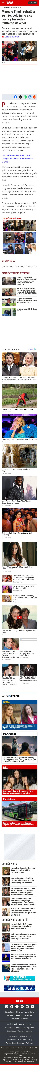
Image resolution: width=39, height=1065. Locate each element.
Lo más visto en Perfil (15, 919)
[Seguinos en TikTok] (22, 1006)
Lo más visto (9, 863)
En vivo (33, 3)
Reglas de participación (15, 1043)
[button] (19, 53)
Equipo (30, 1040)
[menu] (3, 3)
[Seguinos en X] (17, 1006)
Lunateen (15, 1019)
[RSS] (27, 1006)
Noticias (19, 1012)
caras (19, 767)
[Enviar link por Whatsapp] (25, 97)
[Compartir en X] (20, 97)
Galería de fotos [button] (12, 36)
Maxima (29, 1031)
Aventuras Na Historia (13, 1027)
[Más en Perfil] (13, 696)
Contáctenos (11, 1040)
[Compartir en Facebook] (15, 97)
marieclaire (19, 734)
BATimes (24, 1019)
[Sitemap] (32, 1006)
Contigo (29, 1024)
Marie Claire (29, 1012)
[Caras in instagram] (6, 1006)
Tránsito (29, 1043)
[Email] (34, 97)
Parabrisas (28, 1015)
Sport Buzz (11, 1031)
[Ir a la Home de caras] (9, 3)
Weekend (18, 1015)
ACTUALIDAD (6, 8)
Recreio (21, 1031)
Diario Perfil (9, 1012)
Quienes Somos (25, 1036)
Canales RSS (12, 1036)
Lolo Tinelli (19, 266)
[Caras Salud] (19, 980)
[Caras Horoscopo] (19, 990)
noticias (19, 702)
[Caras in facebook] (11, 1006)
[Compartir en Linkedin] (30, 97)
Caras (21, 1024)
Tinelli (29, 266)
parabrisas (19, 799)
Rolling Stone (29, 1027)
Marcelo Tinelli (7, 266)
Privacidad (22, 1040)
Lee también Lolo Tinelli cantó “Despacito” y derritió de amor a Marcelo (17, 158)
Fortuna (9, 1015)
